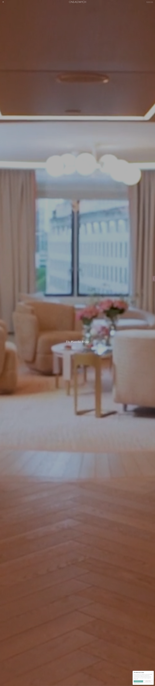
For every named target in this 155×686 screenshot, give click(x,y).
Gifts (153, 278)
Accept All (138, 681)
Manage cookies (137, 683)
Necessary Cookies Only (148, 681)
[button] (3, 2)
